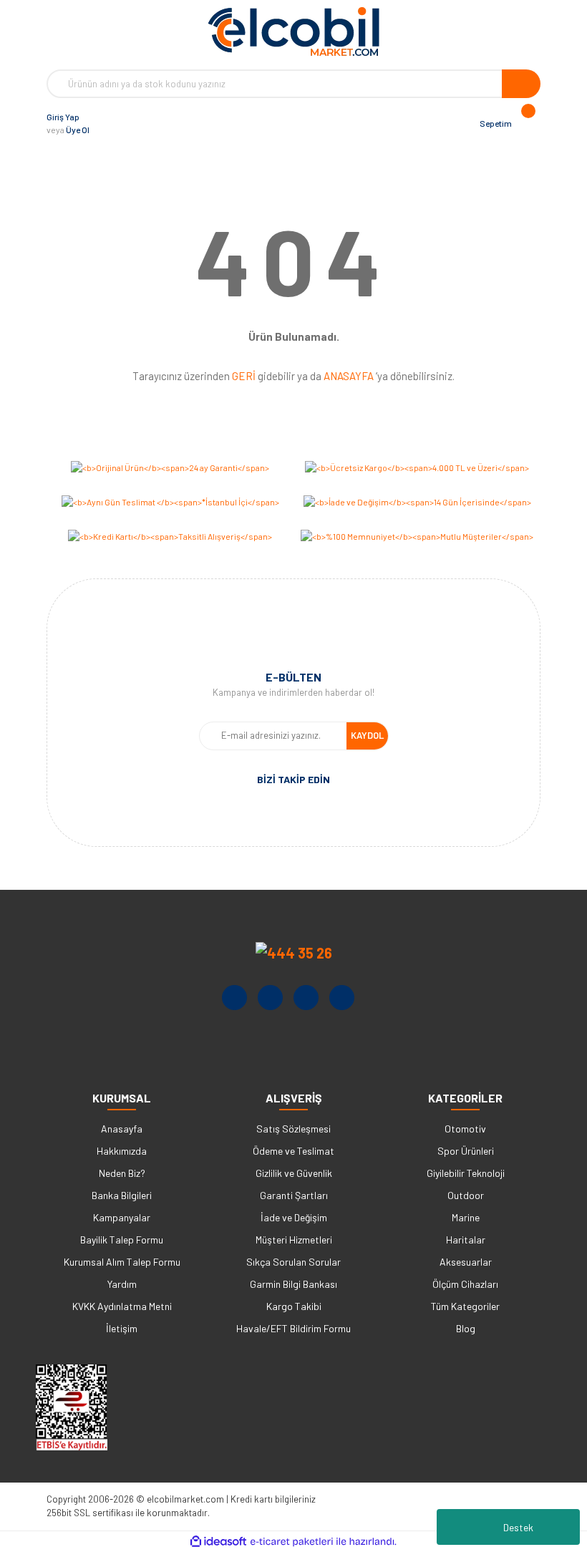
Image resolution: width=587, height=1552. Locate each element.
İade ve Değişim (294, 1217)
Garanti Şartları (294, 1195)
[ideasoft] (218, 1541)
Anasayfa (121, 1128)
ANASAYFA (349, 375)
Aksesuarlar (466, 1262)
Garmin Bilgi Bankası (293, 1284)
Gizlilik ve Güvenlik (294, 1173)
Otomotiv (465, 1128)
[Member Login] (103, 123)
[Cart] (526, 123)
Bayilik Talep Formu (121, 1239)
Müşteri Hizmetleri (294, 1239)
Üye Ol (77, 130)
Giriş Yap (63, 117)
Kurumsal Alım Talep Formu (122, 1262)
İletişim (121, 1328)
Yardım (122, 1284)
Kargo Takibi (293, 1306)
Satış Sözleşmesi (293, 1128)
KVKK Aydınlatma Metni (122, 1306)
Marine (466, 1217)
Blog (465, 1328)
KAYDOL (367, 735)
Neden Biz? (122, 1173)
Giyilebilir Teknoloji (466, 1173)
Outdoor (465, 1195)
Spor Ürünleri (465, 1151)
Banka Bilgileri (122, 1195)
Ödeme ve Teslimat (293, 1151)
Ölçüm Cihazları (465, 1284)
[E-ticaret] (292, 1542)
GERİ (244, 375)
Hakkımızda (122, 1151)
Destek (518, 1527)
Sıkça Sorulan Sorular (293, 1262)
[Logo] (293, 31)
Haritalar (465, 1239)
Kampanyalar (121, 1217)
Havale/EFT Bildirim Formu (293, 1328)
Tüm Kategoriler (465, 1306)
